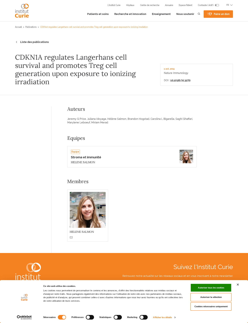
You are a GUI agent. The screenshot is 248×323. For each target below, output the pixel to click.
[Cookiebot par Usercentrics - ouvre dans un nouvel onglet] (24, 317)
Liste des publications (34, 41)
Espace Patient (185, 5)
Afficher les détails (162, 317)
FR (227, 5)
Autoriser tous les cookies (211, 287)
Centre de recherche (149, 5)
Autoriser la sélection (211, 297)
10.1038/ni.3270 (180, 80)
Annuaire (169, 5)
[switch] (90, 317)
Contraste (206, 5)
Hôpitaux (130, 5)
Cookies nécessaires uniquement (211, 306)
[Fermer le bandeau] (238, 285)
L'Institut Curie (114, 5)
